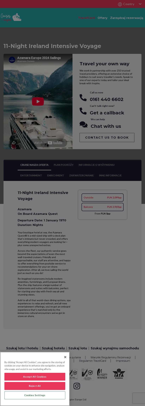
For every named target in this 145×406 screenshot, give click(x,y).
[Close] (65, 357)
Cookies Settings (34, 395)
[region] (35, 379)
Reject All (35, 385)
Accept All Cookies (34, 376)
